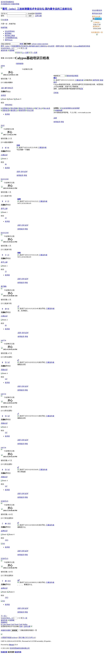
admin (3, 65)
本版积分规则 (6, 630)
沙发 (18, 145)
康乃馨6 (4, 286)
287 (6, 88)
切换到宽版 (15, 4)
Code (20, 624)
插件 (8, 40)
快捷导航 (4, 27)
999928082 (8, 105)
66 (8, 309)
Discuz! (11, 645)
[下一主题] (33, 52)
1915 (9, 523)
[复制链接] (19, 63)
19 (6, 309)
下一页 (24, 48)
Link (12, 624)
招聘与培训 (60, 46)
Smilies (25, 624)
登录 (21, 626)
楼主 (55, 78)
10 (9, 48)
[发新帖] (11, 50)
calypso (34, 44)
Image (8, 624)
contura (39, 44)
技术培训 (68, 46)
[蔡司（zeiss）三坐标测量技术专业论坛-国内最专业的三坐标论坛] (36, 8)
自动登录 (31, 13)
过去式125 (4, 501)
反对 (25, 171)
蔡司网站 (8, 33)
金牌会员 (4, 531)
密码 (2, 16)
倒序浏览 (96, 80)
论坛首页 (10, 31)
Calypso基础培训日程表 (81, 46)
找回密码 (38, 13)
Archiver (14, 637)
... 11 (11, 48)
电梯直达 (57, 76)
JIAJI (2, 125)
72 (6, 362)
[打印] (17, 52)
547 (8, 362)
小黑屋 (3, 637)
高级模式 (4, 622)
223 (2, 88)
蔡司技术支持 (97, 13)
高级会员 (4, 370)
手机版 (8, 637)
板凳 (19, 199)
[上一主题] (24, 52)
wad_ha (3, 340)
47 (6, 147)
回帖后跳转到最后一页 (29, 630)
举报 (62, 122)
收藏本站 (10, 2)
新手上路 (4, 208)
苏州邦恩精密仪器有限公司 (20, 648)
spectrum (45, 44)
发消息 (7, 114)
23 (8, 201)
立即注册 (38, 16)
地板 (19, 253)
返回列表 (4, 50)
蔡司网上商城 (10, 35)
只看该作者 (79, 80)
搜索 (21, 44)
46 (6, 523)
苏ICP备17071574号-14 (27, 637)
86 (8, 147)
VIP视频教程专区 (11, 38)
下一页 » (4, 616)
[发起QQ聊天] (3, 543)
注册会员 (4, 155)
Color (4, 624)
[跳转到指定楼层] (71, 76)
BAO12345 (5, 179)
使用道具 (57, 122)
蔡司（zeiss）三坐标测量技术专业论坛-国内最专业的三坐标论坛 (24, 46)
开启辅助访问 (6, 4)
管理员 (3, 95)
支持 (22, 171)
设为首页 (4, 2)
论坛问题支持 (97, 10)
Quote (16, 624)
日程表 (56, 93)
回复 (81, 89)
